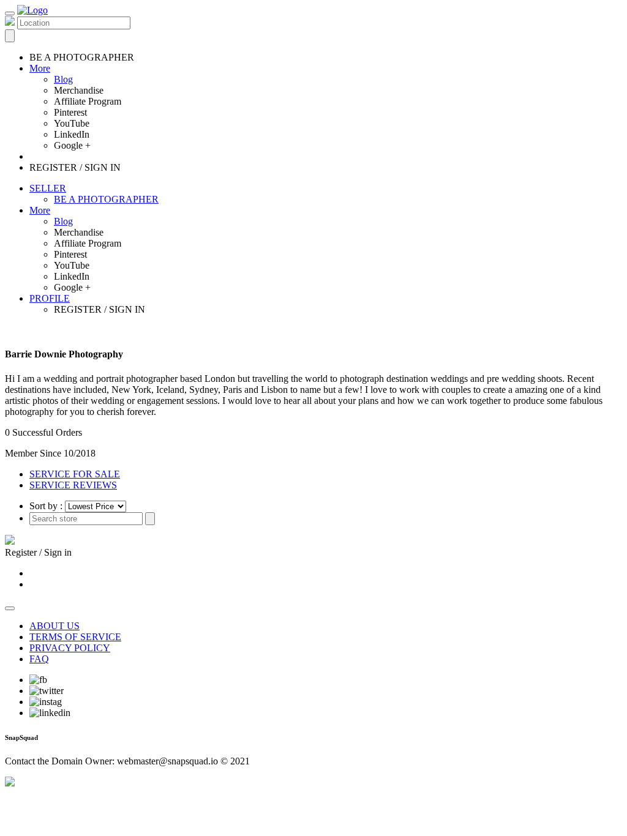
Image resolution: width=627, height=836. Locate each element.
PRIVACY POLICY (69, 648)
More (39, 68)
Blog (63, 79)
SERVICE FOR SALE (74, 474)
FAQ (39, 659)
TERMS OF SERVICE (75, 637)
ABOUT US (54, 626)
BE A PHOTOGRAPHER (106, 199)
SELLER (47, 188)
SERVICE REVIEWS (73, 485)
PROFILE (49, 298)
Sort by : (45, 506)
